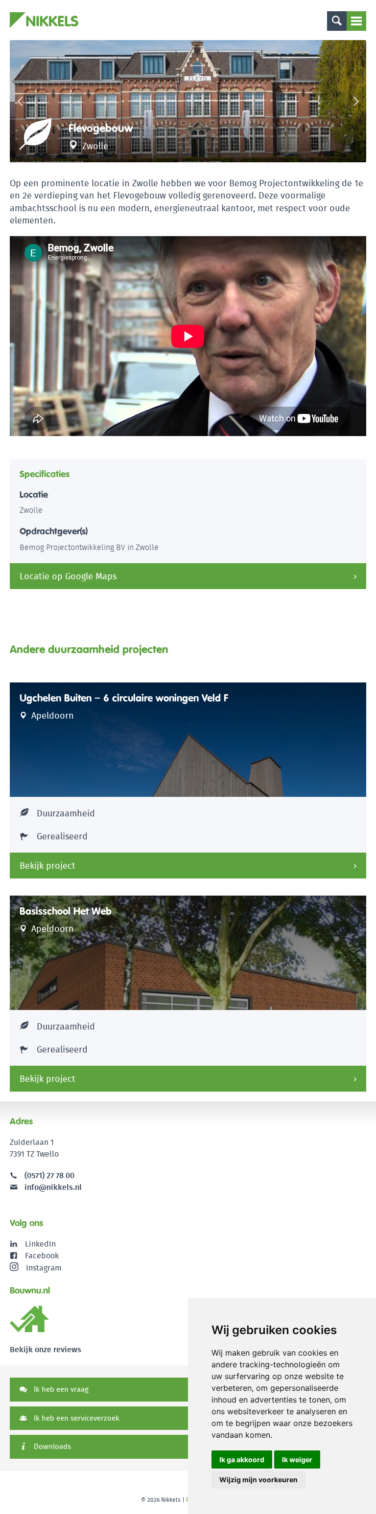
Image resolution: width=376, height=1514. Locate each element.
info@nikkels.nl (52, 1187)
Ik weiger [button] (297, 1459)
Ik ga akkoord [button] (241, 1459)
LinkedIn (40, 1244)
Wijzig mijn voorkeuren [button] (258, 1479)
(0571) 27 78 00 (49, 1175)
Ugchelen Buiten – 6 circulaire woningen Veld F (124, 698)
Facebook (42, 1255)
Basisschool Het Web (66, 911)
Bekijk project (47, 865)
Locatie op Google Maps (68, 576)
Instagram (44, 1267)
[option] (188, 101)
